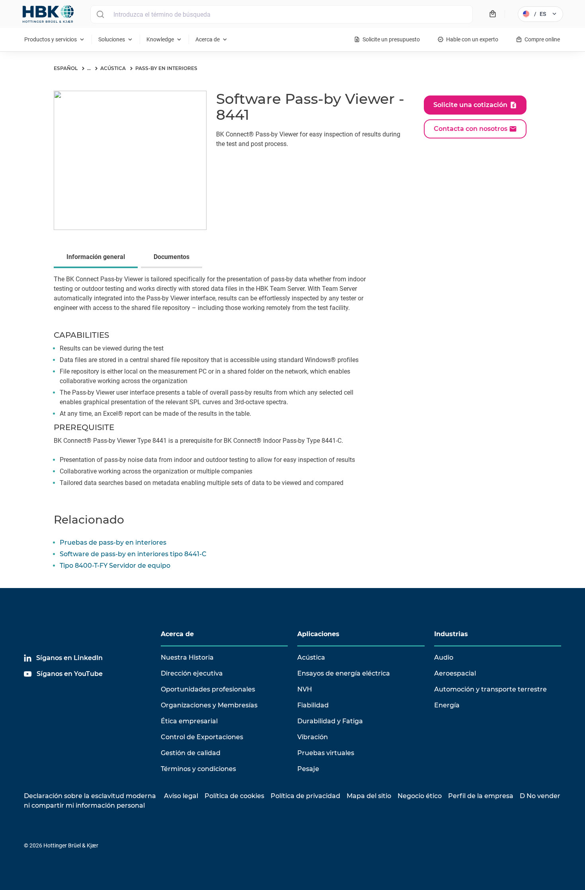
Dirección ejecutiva (192, 673)
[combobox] (281, 14)
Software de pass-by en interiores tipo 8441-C (133, 554)
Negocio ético (420, 796)
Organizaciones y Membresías (209, 705)
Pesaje (308, 769)
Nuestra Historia (187, 657)
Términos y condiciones (198, 769)
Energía (447, 705)
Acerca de (177, 634)
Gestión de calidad (190, 753)
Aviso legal (181, 796)
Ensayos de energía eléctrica (343, 673)
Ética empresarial (189, 721)
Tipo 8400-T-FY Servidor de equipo (115, 565)
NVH (304, 689)
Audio (443, 657)
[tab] (97, 257)
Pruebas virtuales (325, 753)
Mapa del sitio (369, 796)
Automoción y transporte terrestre (490, 689)
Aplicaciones (318, 634)
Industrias (451, 634)
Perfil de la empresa (480, 796)
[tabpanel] (292, 386)
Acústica (311, 657)
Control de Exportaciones (202, 737)
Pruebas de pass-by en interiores (113, 542)
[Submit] (100, 14)
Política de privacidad (305, 796)
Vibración (312, 737)
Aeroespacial (455, 673)
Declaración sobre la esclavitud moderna (90, 796)
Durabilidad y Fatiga (330, 721)
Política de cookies (234, 796)
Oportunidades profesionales (208, 689)
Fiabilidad (313, 705)
